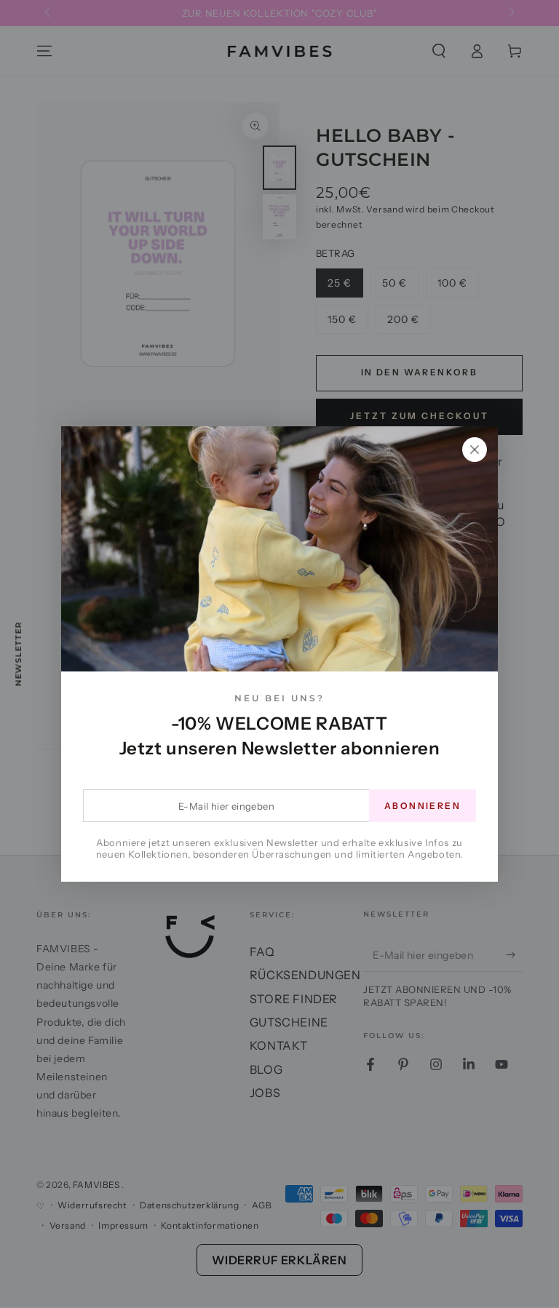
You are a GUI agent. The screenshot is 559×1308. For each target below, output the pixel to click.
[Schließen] (475, 450)
